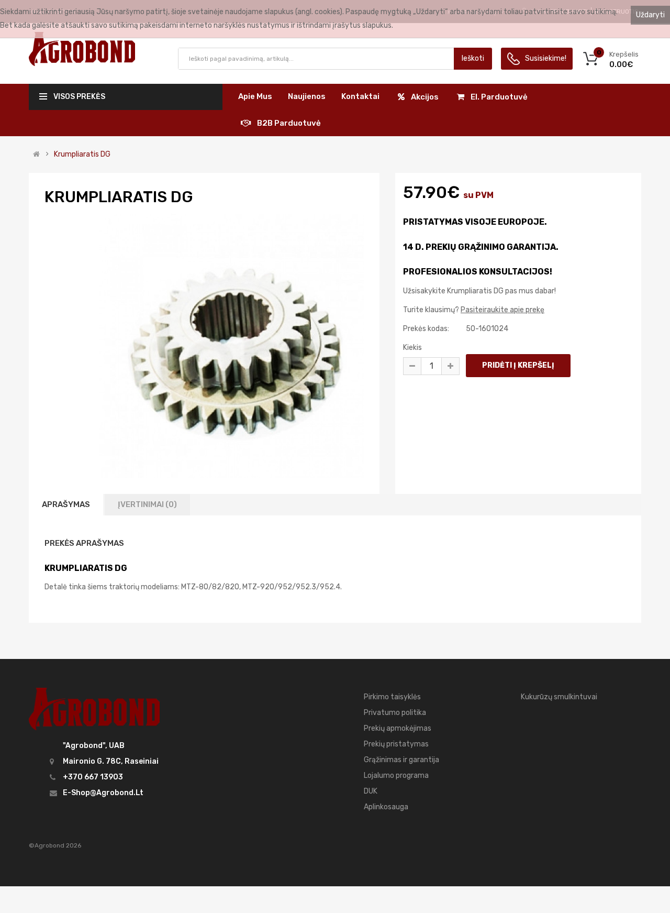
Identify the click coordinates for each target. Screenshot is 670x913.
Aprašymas (66, 504)
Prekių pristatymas (396, 744)
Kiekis (412, 347)
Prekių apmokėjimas (397, 728)
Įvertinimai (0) (147, 504)
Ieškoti (473, 58)
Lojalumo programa (396, 775)
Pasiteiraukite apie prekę (502, 309)
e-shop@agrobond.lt (103, 792)
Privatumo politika (395, 712)
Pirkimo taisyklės (392, 696)
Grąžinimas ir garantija (401, 759)
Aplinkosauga (386, 806)
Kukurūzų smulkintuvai (559, 696)
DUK (370, 791)
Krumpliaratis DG (82, 154)
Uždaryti (650, 14)
